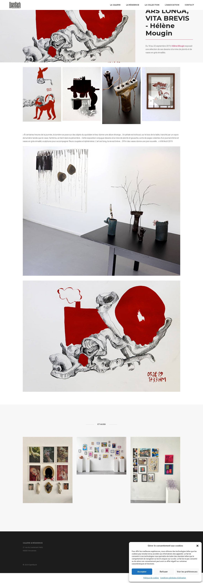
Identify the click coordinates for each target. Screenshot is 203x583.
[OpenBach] (15, 5)
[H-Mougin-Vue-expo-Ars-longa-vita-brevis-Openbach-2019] (161, 94)
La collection (152, 5)
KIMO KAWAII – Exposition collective (101, 461)
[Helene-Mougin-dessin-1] (42, 94)
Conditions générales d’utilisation (173, 578)
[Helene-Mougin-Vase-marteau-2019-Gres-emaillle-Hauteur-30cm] (121, 95)
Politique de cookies (151, 578)
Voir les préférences (187, 571)
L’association (172, 5)
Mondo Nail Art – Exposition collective (48, 480)
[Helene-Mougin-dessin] (81, 94)
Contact (189, 5)
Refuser (164, 571)
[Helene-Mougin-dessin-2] (101, 336)
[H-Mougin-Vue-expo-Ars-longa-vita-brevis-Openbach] (101, 211)
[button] (197, 545)
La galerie (115, 5)
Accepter (142, 571)
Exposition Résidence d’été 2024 (155, 480)
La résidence (132, 5)
